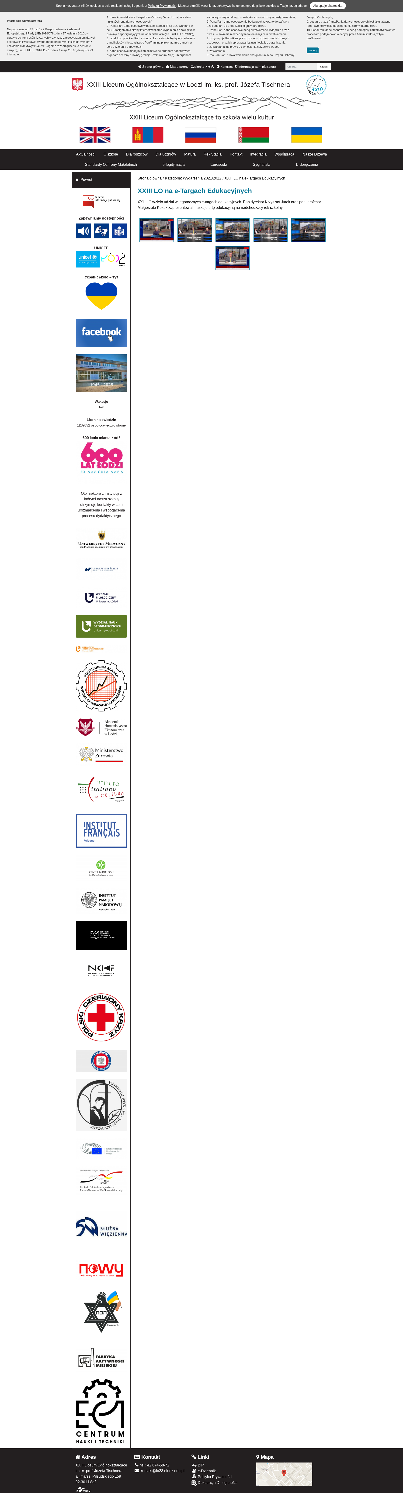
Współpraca (284, 154)
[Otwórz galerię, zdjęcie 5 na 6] (308, 230)
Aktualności (85, 154)
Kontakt (236, 154)
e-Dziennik (206, 1471)
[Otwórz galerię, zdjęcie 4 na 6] (270, 230)
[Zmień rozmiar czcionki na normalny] (206, 66)
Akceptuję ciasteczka (327, 5)
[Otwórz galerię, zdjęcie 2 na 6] (194, 230)
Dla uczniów (166, 154)
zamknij (312, 50)
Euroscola (218, 164)
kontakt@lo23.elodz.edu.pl (161, 1471)
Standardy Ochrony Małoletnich (111, 164)
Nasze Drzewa (314, 154)
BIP (200, 1465)
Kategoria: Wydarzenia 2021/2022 (193, 178)
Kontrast (226, 66)
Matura (190, 154)
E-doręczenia (307, 164)
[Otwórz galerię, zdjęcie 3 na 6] (232, 230)
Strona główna (152, 66)
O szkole (111, 154)
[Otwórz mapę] (284, 1474)
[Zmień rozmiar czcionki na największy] (212, 66)
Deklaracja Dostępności (217, 1483)
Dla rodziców (137, 154)
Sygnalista (261, 164)
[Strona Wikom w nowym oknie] (83, 1489)
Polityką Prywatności (162, 5)
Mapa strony (178, 66)
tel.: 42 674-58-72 (154, 1465)
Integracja (258, 154)
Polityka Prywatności (214, 1477)
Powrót (86, 180)
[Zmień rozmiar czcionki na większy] (209, 66)
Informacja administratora (256, 66)
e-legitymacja (174, 164)
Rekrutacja (213, 154)
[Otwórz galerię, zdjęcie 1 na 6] (156, 230)
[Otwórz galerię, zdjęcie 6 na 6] (232, 258)
